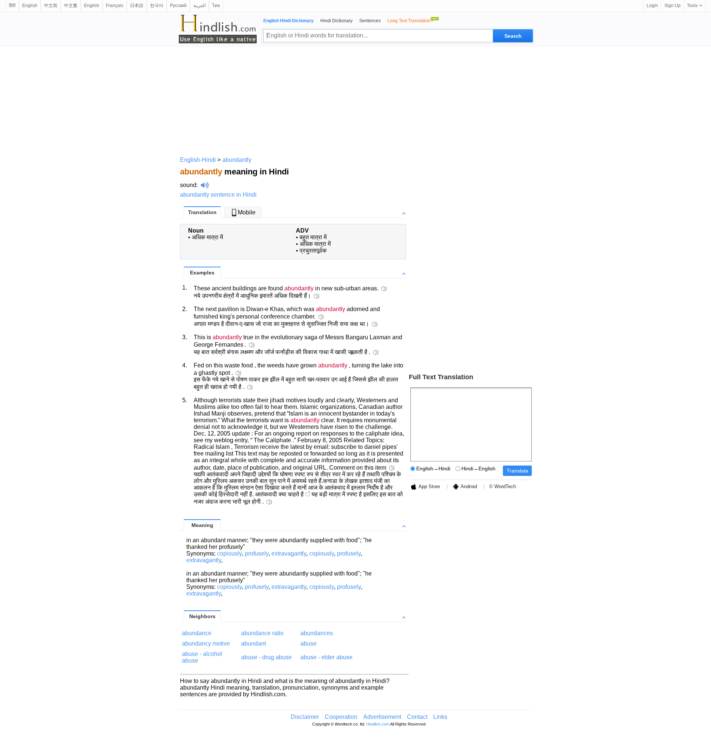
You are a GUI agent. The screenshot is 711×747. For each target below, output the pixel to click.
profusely (256, 553)
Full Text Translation (441, 377)
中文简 (50, 5)
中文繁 (70, 5)
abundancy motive (206, 643)
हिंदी (12, 5)
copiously (229, 553)
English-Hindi (198, 160)
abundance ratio (262, 633)
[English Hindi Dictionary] (218, 29)
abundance (196, 633)
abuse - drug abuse (266, 657)
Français (114, 5)
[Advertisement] (355, 100)
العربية (199, 5)
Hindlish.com (377, 724)
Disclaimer (305, 717)
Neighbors (202, 616)
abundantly (236, 160)
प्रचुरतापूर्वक (313, 250)
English (29, 5)
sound (188, 185)
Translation (202, 212)
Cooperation (341, 717)
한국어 (156, 5)
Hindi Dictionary (336, 20)
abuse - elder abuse (326, 657)
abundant (253, 643)
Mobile (247, 212)
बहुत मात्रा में (313, 237)
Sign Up (672, 5)
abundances (316, 633)
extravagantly (288, 553)
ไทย (216, 5)
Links (440, 717)
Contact (417, 717)
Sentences (370, 20)
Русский (178, 5)
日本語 (136, 5)
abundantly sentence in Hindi (218, 194)
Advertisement (382, 717)
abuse (308, 643)
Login (652, 5)
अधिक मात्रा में (207, 237)
